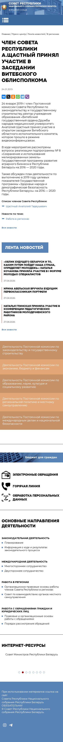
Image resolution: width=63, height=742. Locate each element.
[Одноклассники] (13, 97)
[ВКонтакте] (4, 97)
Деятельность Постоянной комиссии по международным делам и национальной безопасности (31, 420)
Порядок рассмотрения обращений (27, 623)
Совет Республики (32, 5)
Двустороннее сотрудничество (24, 570)
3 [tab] (26, 672)
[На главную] (4, 7)
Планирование (14, 542)
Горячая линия (26, 486)
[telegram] (11, 725)
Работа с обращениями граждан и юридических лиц (27, 610)
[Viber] (27, 97)
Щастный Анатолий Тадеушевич (26, 206)
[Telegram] (22, 97)
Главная (6, 34)
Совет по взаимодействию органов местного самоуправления (33, 596)
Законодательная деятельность (25, 538)
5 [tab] (33, 672)
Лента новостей (36, 34)
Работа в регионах (17, 218)
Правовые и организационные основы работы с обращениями (29, 618)
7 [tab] (40, 672)
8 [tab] (44, 672)
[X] (8, 97)
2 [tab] (23, 672)
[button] (5, 20)
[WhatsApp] (18, 97)
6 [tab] (37, 672)
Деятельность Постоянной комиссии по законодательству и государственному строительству (31, 350)
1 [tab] (19, 672)
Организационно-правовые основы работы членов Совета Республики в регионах (32, 588)
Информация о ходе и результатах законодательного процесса (26, 549)
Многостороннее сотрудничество (26, 566)
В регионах (53, 34)
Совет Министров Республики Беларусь (29, 654)
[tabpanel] (31, 654)
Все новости (9, 227)
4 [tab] (30, 672)
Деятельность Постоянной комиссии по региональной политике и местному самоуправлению (31, 402)
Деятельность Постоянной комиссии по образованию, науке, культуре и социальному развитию (31, 384)
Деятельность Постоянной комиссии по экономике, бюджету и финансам (31, 367)
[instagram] (5, 725)
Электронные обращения (35, 475)
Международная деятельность (24, 561)
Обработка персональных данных (36, 497)
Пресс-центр (19, 34)
